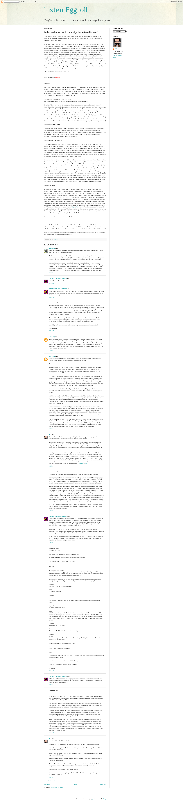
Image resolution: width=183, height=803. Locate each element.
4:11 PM (51, 466)
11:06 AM (51, 283)
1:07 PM (51, 350)
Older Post (103, 784)
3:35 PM (51, 684)
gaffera (94, 799)
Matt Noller (52, 356)
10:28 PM (51, 732)
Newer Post (47, 784)
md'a (50, 434)
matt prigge (52, 248)
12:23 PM (51, 331)
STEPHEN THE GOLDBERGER (58, 278)
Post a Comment (50, 781)
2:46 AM (51, 777)
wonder (81, 463)
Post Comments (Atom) (57, 787)
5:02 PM (51, 510)
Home (75, 784)
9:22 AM (51, 272)
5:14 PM (51, 542)
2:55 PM (51, 428)
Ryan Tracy (52, 336)
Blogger (105, 799)
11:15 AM (51, 297)
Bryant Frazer (76, 207)
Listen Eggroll (66, 10)
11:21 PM (51, 670)
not (86, 463)
